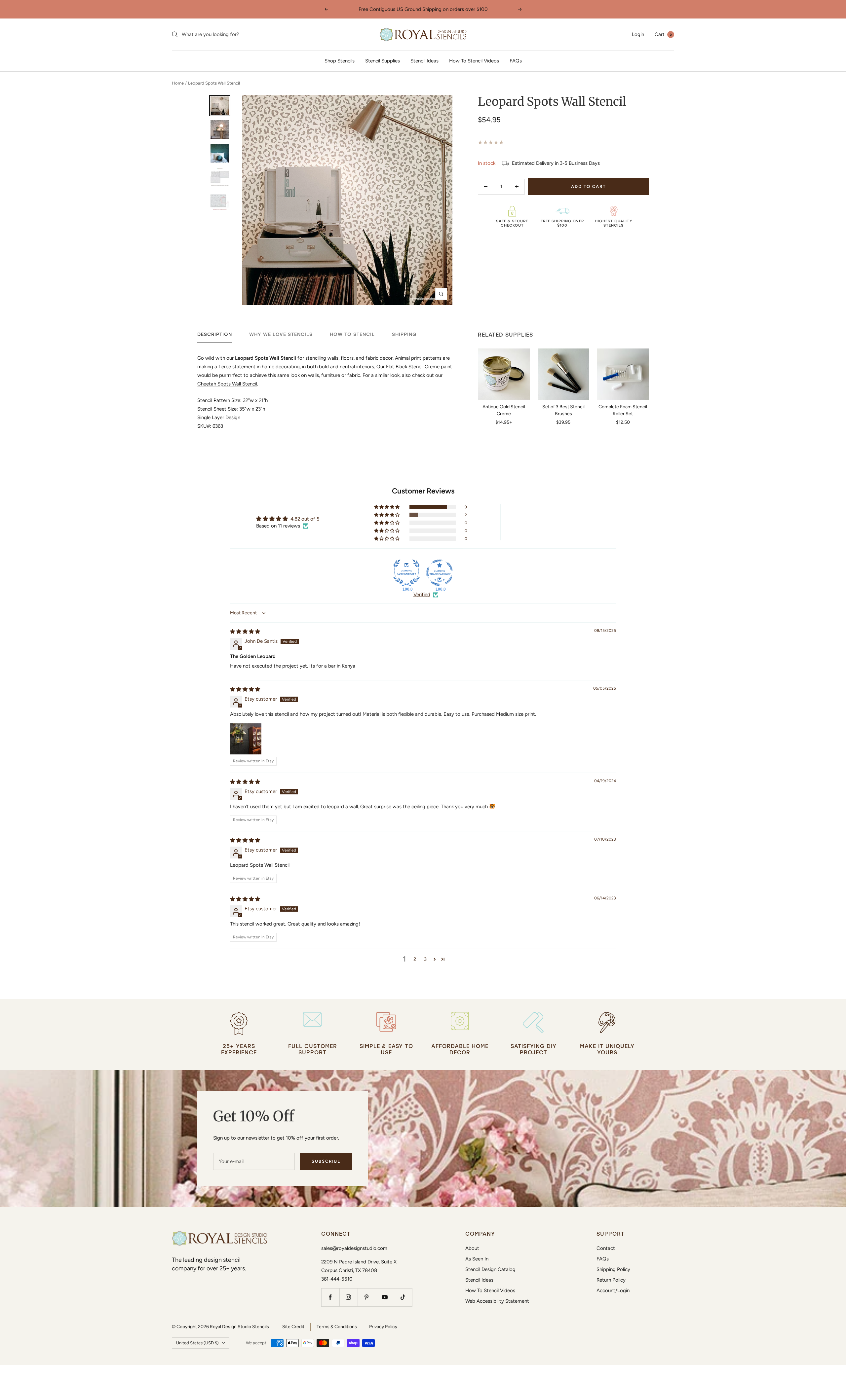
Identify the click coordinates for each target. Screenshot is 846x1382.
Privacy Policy (383, 1326)
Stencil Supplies (382, 61)
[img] (245, 632)
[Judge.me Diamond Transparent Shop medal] (439, 573)
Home (178, 83)
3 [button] (425, 959)
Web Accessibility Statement (497, 1301)
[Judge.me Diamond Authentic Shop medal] (406, 573)
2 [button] (414, 959)
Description (214, 334)
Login (638, 34)
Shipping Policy (613, 1269)
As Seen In (476, 1259)
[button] (387, 507)
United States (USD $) (197, 1342)
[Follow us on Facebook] (330, 1297)
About (472, 1248)
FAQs (516, 61)
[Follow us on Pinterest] (367, 1297)
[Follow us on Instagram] (348, 1297)
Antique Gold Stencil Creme (503, 410)
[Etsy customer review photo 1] (246, 739)
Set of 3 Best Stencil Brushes (563, 410)
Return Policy (611, 1280)
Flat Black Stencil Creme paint (419, 367)
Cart (663, 34)
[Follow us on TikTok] (403, 1297)
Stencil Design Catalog (490, 1269)
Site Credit (293, 1326)
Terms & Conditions (337, 1326)
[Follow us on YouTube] (385, 1297)
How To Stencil (352, 334)
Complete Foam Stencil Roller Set (622, 410)
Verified (421, 595)
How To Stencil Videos (474, 61)
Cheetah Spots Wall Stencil (227, 384)
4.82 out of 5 (305, 519)
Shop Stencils (340, 61)
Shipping (404, 334)
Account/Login (613, 1290)
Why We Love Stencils (281, 334)
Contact (605, 1248)
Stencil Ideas (424, 61)
